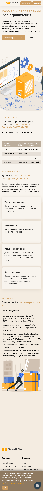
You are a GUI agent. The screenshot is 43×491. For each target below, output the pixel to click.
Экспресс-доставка (9, 466)
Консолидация (7, 469)
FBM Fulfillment (7, 463)
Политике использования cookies (13, 483)
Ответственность (28, 466)
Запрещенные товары (30, 469)
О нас (24, 463)
